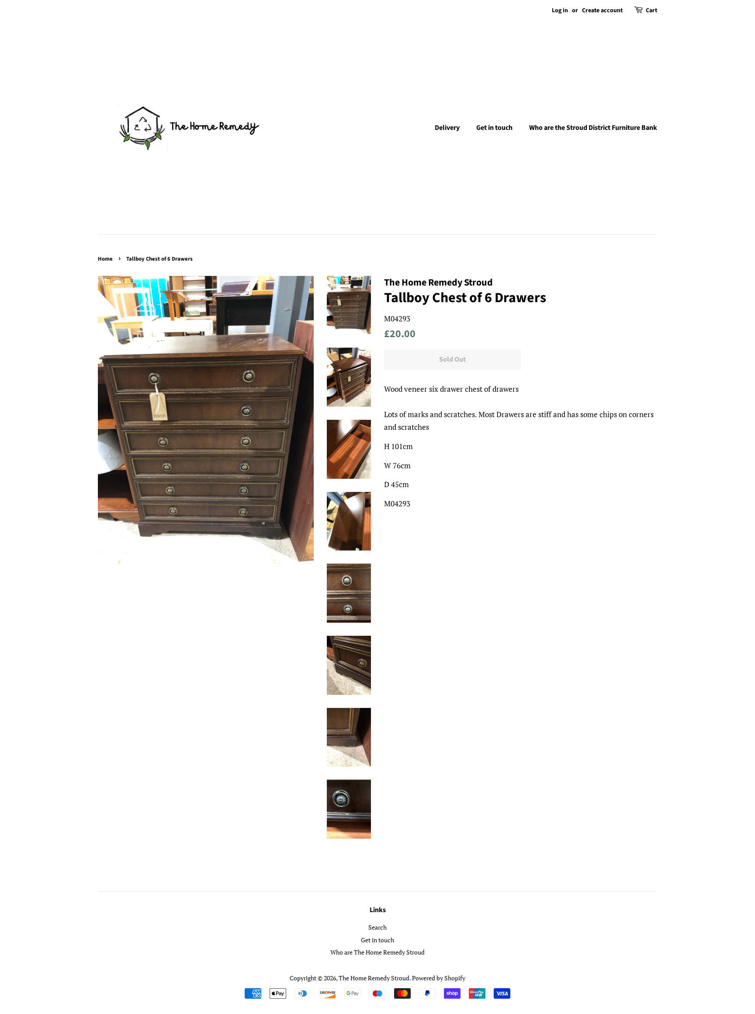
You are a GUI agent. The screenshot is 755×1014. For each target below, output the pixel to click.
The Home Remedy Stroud (374, 978)
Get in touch (494, 127)
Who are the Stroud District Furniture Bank (593, 127)
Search (377, 927)
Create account (602, 10)
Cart (651, 10)
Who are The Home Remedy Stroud (377, 952)
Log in (560, 10)
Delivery (447, 127)
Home (105, 259)
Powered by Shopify (438, 978)
